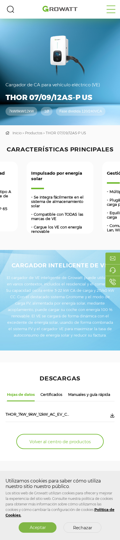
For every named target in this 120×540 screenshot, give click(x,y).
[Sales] (112, 258)
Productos (33, 133)
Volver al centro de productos (60, 441)
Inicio (17, 133)
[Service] (112, 270)
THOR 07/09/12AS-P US (66, 133)
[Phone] (112, 281)
